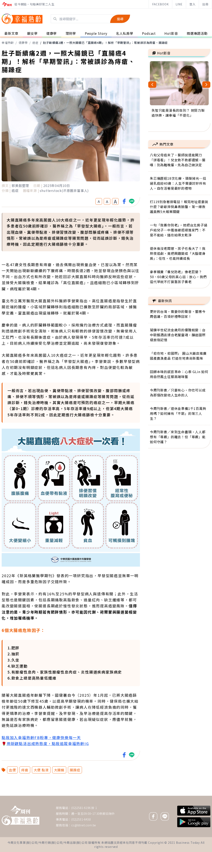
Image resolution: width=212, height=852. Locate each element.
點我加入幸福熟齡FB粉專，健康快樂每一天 (41, 737)
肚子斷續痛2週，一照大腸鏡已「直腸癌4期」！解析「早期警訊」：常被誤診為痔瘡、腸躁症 (105, 43)
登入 (192, 4)
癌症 (35, 43)
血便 (12, 769)
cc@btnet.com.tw (83, 825)
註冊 (205, 4)
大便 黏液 (41, 769)
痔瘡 (24, 769)
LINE (179, 4)
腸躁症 (75, 769)
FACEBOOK (160, 4)
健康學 (23, 43)
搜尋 (120, 18)
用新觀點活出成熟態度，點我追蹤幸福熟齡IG (48, 743)
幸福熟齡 (8, 43)
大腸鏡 (59, 769)
